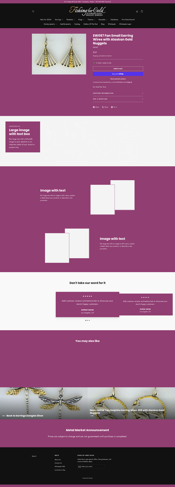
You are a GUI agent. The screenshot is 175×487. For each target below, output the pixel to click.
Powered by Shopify (87, 478)
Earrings (58, 19)
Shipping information (103, 93)
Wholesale (112, 24)
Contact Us (58, 463)
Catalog (77, 24)
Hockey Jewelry (49, 24)
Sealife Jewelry (65, 24)
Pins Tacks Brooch (128, 19)
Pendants (70, 19)
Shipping (95, 56)
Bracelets (102, 19)
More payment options (118, 79)
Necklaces (114, 19)
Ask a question (100, 99)
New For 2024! (45, 19)
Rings (80, 19)
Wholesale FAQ (60, 466)
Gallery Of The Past (90, 24)
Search (34, 456)
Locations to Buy (60, 470)
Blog (102, 24)
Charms (91, 19)
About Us (58, 460)
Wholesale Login (125, 24)
